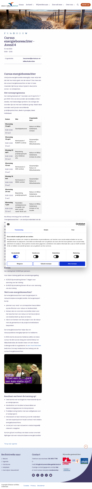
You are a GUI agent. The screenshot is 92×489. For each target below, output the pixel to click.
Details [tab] (46, 230)
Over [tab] (72, 230)
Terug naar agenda (10, 444)
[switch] (35, 256)
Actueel (29, 5)
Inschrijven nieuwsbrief (11, 470)
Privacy (33, 485)
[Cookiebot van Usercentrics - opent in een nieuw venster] (77, 224)
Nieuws (5, 458)
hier (57, 467)
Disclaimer (41, 485)
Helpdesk (6, 467)
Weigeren (20, 263)
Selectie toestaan (46, 263)
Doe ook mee (57, 5)
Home (21, 5)
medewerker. (54, 470)
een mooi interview (34, 346)
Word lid (85, 4)
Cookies (26, 485)
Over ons (69, 5)
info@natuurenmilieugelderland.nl (48, 464)
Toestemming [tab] (19, 230)
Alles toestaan (72, 263)
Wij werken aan (42, 5)
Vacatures (6, 464)
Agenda (5, 461)
